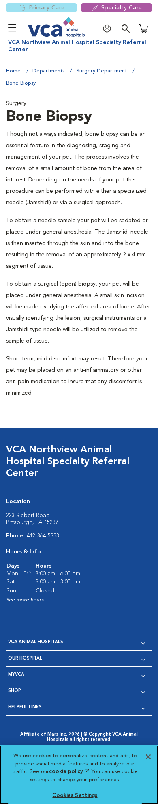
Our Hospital (25, 658)
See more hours (25, 600)
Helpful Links (25, 707)
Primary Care (47, 8)
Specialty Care (121, 8)
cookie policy (69, 771)
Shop (14, 691)
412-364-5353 (43, 536)
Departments (48, 71)
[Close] (148, 757)
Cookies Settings (74, 795)
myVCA (16, 675)
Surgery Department (101, 71)
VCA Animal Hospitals (35, 642)
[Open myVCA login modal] (109, 28)
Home (13, 71)
